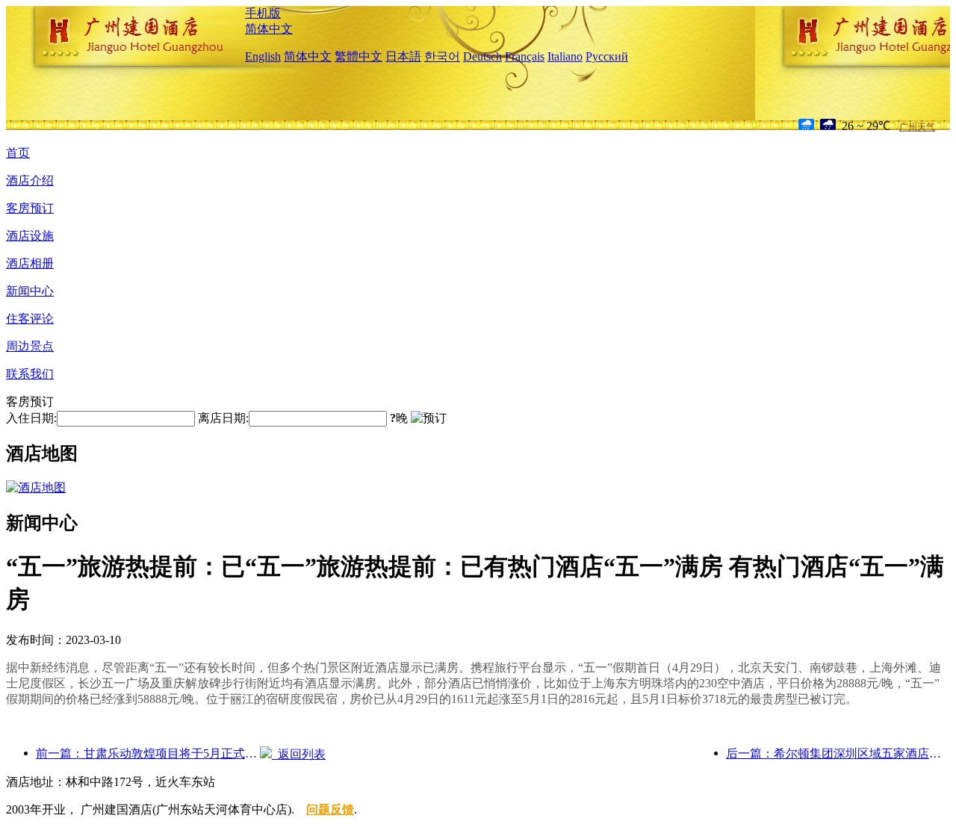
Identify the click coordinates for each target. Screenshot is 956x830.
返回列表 (299, 754)
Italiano (565, 56)
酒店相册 (30, 263)
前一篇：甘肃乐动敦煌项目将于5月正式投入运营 (148, 753)
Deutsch (482, 56)
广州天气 (917, 127)
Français (524, 56)
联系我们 (30, 374)
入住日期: (31, 418)
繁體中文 (358, 56)
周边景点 (30, 346)
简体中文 (269, 28)
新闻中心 (30, 291)
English (263, 56)
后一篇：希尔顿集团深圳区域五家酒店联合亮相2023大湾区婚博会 (838, 753)
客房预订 (30, 208)
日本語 (403, 56)
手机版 (263, 13)
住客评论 (30, 318)
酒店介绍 (30, 180)
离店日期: (223, 418)
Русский (607, 56)
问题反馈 (330, 809)
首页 (18, 152)
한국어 (442, 56)
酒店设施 (30, 235)
